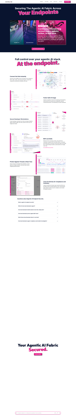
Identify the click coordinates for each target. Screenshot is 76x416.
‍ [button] (28, 213)
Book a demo (38, 354)
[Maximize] (57, 413)
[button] (41, 2)
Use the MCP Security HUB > (48, 147)
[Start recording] (55, 413)
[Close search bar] (59, 413)
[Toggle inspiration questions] (16, 413)
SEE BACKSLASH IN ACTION (38, 48)
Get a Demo (67, 1)
